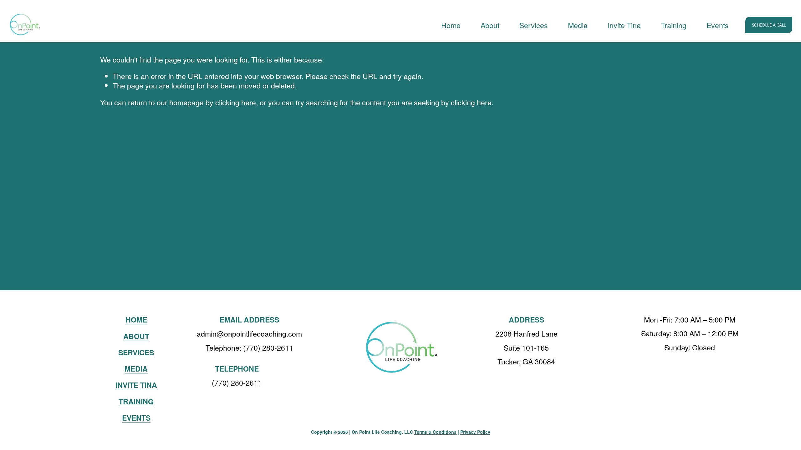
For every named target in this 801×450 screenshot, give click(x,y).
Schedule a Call (769, 25)
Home (451, 25)
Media (578, 25)
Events (718, 25)
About (490, 25)
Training (673, 25)
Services (533, 25)
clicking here (235, 102)
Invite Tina (624, 25)
